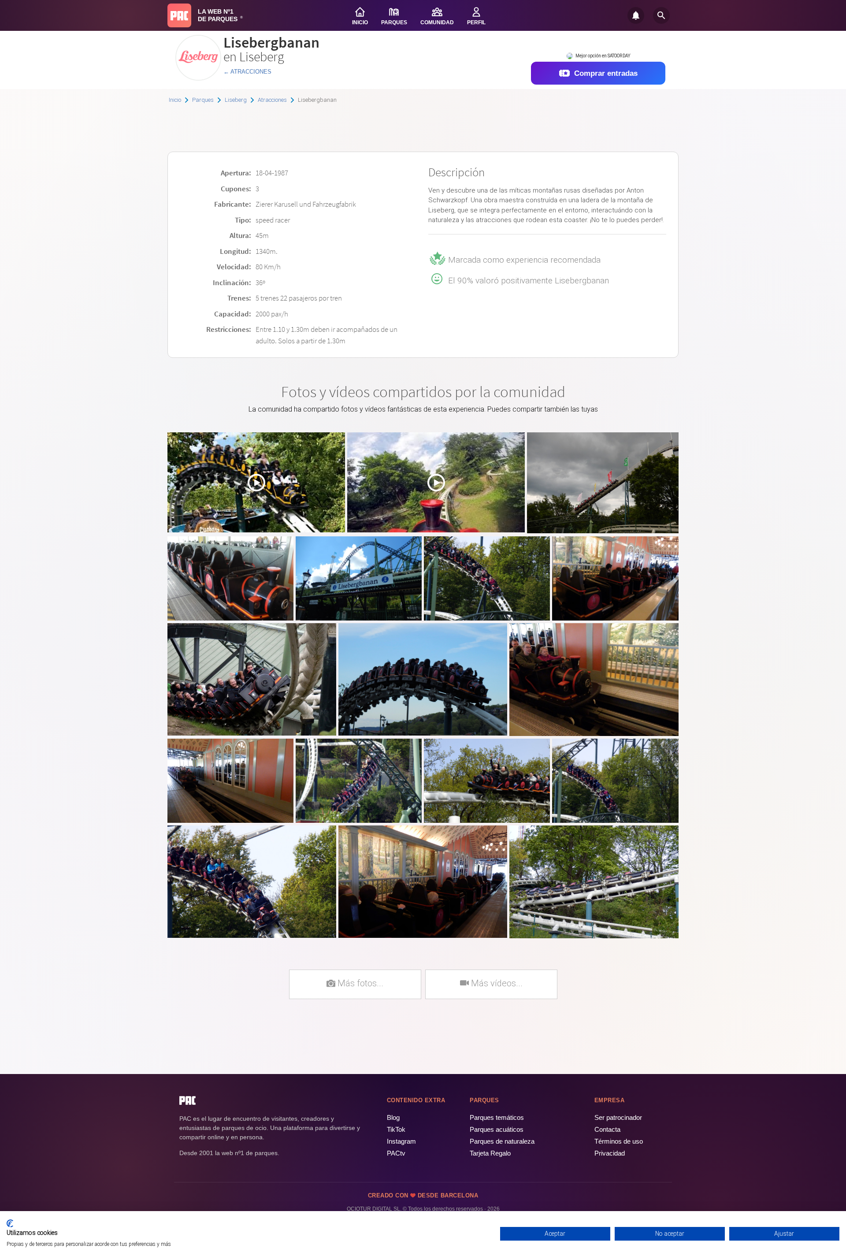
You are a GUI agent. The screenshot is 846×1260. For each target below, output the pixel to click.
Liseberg (236, 100)
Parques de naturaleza (502, 1141)
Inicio (175, 100)
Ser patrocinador (618, 1117)
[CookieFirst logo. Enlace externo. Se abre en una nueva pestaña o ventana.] (10, 1223)
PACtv (396, 1153)
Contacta (607, 1129)
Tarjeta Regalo (490, 1153)
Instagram (401, 1141)
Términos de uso (618, 1141)
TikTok (396, 1129)
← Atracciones (247, 71)
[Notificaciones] (635, 15)
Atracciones (272, 100)
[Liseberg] (198, 77)
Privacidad (609, 1153)
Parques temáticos (497, 1117)
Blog (393, 1117)
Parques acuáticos (496, 1129)
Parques (203, 100)
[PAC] (179, 15)
